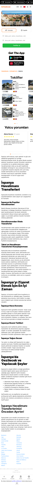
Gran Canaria (19, 456)
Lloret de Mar (4, 441)
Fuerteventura (5, 456)
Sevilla (18, 452)
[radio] (5, 137)
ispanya (21, 71)
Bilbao (18, 441)
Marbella (18, 437)
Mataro (3, 465)
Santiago (3, 439)
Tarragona (4, 463)
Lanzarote (19, 442)
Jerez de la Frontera (6, 450)
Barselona (19, 444)
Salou (2, 446)
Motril (17, 461)
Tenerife (3, 444)
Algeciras (3, 461)
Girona (18, 450)
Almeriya (3, 459)
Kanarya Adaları (20, 454)
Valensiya (18, 446)
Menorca (3, 458)
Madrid (18, 439)
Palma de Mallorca (21, 459)
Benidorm (3, 435)
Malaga (3, 454)
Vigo (2, 437)
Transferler (4, 71)
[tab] (4, 477)
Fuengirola (19, 448)
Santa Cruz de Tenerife (22, 458)
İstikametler (13, 71)
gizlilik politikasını (16, 481)
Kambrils (18, 463)
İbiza (2, 442)
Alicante (18, 435)
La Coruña (4, 448)
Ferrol (2, 452)
